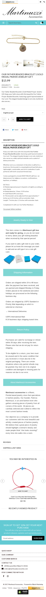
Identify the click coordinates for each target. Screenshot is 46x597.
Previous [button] (2, 481)
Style (3, 109)
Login (40, 2)
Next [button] (43, 481)
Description (9, 140)
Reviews (7, 442)
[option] (7, 64)
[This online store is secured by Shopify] (23, 592)
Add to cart (23, 491)
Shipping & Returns (12, 448)
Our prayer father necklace (12, 209)
